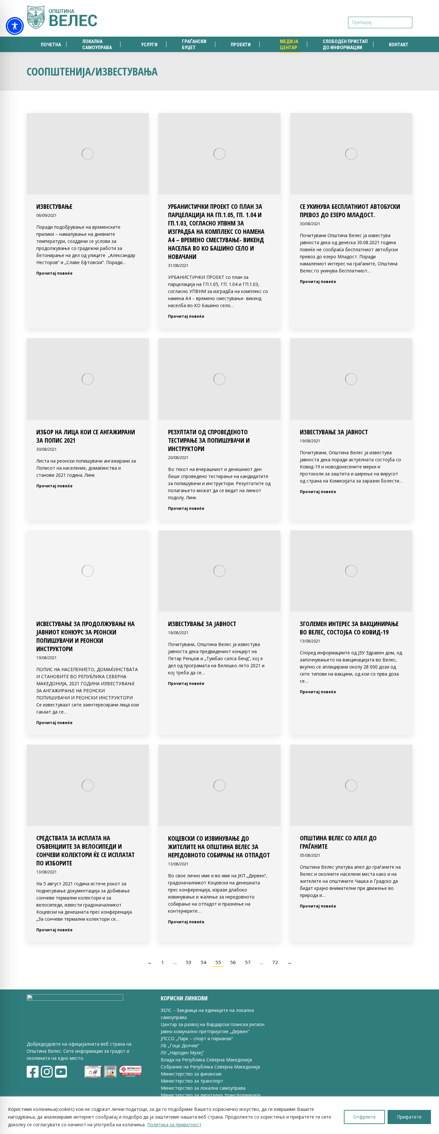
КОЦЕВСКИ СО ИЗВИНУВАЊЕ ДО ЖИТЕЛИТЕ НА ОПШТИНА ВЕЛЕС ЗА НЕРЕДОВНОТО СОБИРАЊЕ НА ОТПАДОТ (219, 846)
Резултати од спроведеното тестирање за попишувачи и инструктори (209, 440)
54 (203, 962)
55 (218, 962)
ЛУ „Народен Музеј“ (182, 1053)
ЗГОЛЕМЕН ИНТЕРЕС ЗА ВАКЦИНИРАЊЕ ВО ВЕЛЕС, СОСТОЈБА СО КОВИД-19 (349, 627)
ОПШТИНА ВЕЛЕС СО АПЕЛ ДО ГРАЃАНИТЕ (338, 842)
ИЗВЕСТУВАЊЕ (54, 206)
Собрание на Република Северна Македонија (210, 1067)
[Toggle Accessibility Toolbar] (14, 26)
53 (189, 962)
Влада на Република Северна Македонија (206, 1060)
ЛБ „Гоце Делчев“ (180, 1045)
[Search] (406, 18)
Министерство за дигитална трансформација (210, 1095)
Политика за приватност (174, 1124)
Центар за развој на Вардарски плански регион (212, 1024)
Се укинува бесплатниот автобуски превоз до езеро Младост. (350, 210)
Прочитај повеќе (54, 273)
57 (248, 962)
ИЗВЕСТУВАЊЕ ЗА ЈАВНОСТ (334, 432)
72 (275, 962)
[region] (219, 1115)
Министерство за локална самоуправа (203, 1088)
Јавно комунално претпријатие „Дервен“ (205, 1031)
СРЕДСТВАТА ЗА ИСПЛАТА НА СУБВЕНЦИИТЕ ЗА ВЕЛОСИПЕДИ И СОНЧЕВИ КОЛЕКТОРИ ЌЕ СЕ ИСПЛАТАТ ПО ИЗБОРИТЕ (85, 850)
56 (233, 962)
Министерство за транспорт (193, 1081)
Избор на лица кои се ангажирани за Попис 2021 (85, 436)
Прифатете (409, 1117)
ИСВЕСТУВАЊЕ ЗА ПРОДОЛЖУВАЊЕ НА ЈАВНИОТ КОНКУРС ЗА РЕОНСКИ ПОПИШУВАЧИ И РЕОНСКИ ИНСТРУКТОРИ (85, 636)
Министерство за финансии (191, 1074)
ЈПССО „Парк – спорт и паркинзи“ (197, 1038)
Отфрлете (364, 1117)
